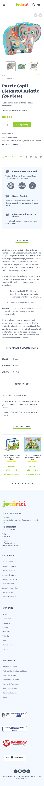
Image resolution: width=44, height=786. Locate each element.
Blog (4, 640)
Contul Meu (7, 645)
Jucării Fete (13, 144)
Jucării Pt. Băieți (9, 566)
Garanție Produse (9, 693)
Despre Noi (7, 618)
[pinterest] (28, 771)
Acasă (4, 614)
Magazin (6, 623)
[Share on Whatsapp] (40, 157)
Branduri (6, 632)
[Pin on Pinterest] (35, 157)
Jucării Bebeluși (9, 562)
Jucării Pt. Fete (8, 570)
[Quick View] (8, 470)
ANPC (4, 697)
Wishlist (5, 636)
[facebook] (16, 771)
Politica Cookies (9, 675)
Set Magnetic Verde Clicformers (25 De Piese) (11, 457)
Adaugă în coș (22, 125)
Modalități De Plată (10, 680)
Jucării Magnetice (10, 588)
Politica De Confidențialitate (14, 671)
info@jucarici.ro (8, 543)
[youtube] (24, 771)
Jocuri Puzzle (17, 141)
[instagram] (20, 771)
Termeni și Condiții (10, 667)
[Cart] (38, 4)
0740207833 (7, 536)
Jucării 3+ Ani (29, 141)
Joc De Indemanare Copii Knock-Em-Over (32, 457)
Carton (16, 365)
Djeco (10, 133)
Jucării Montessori (10, 592)
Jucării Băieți (7, 78)
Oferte (5, 627)
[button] (4, 5)
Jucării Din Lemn (9, 575)
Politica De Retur (9, 688)
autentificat (17, 412)
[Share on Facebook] (26, 157)
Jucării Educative (9, 579)
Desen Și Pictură (9, 597)
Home (4, 75)
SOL (4, 702)
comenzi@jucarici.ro (10, 545)
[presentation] (5, 39)
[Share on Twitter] (30, 157)
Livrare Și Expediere (10, 684)
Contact (5, 649)
